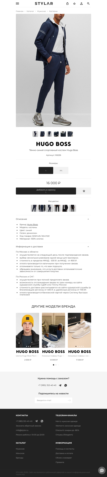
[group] (42, 134)
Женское (20, 453)
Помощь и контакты (65, 449)
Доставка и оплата (64, 453)
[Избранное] (74, 3)
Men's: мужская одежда (66, 421)
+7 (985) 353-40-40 (47, 385)
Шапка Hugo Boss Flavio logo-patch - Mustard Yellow (27, 356)
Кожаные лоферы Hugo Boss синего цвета (53, 356)
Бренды (19, 458)
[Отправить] (69, 400)
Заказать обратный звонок (28, 426)
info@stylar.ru (22, 430)
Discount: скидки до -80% (67, 430)
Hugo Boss (32, 224)
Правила (60, 462)
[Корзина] (67, 3)
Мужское (20, 449)
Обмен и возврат (64, 458)
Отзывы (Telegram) (64, 435)
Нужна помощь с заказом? (53, 378)
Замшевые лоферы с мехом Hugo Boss (79, 356)
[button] (53, 365)
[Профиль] (81, 3)
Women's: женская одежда (68, 426)
